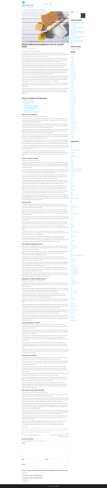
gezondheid (42, 428)
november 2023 (73, 123)
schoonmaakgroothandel (75, 274)
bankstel (72, 162)
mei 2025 (72, 85)
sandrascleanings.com (28, 5)
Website (23, 464)
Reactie (23, 443)
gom (71, 200)
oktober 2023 (73, 125)
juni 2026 (72, 58)
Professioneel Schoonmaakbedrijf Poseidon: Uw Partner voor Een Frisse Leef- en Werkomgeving (77, 24)
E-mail (47, 459)
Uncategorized (26, 426)
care (71, 179)
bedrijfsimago (27, 428)
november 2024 (73, 98)
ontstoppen (73, 244)
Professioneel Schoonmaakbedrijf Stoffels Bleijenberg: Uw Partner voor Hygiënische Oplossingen (78, 33)
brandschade (73, 175)
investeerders (48, 428)
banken (72, 160)
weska (72, 314)
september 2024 (73, 102)
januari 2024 (73, 119)
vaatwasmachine (73, 305)
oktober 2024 (73, 100)
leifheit (72, 227)
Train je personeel (27, 103)
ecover (72, 196)
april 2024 (72, 113)
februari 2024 (73, 117)
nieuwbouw (72, 240)
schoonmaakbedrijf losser (75, 272)
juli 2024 (72, 106)
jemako (72, 217)
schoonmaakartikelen (74, 270)
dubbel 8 (72, 194)
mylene (72, 238)
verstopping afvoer (74, 310)
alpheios (72, 154)
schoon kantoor (73, 265)
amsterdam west (73, 156)
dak (71, 181)
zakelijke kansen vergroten (39, 431)
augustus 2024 (73, 104)
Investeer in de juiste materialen (29, 102)
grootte (45, 428)
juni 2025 (72, 83)
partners (34, 430)
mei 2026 (72, 60)
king (71, 223)
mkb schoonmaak (30, 430)
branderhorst (73, 173)
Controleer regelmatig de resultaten (30, 108)
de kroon (72, 187)
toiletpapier (73, 297)
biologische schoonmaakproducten (76, 171)
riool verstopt (73, 261)
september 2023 (73, 127)
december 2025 (73, 71)
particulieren (73, 249)
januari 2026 (73, 69)
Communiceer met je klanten (28, 110)
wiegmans (72, 316)
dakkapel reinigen (73, 185)
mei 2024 (72, 111)
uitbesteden (53, 430)
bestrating (72, 166)
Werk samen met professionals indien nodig (31, 111)
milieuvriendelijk (73, 236)
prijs (71, 251)
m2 (71, 230)
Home (23, 10)
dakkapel (72, 183)
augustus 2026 (73, 54)
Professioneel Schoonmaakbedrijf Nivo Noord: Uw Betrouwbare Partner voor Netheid (77, 42)
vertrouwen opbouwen (61, 430)
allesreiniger (73, 152)
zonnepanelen (73, 318)
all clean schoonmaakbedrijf (75, 150)
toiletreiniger (73, 299)
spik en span (73, 284)
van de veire (73, 307)
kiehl (71, 221)
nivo (71, 242)
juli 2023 (72, 132)
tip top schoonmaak (74, 291)
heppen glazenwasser (74, 206)
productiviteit (37, 430)
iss (71, 215)
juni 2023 (72, 134)
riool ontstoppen (73, 259)
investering (52, 428)
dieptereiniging (73, 190)
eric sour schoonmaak (74, 198)
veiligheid (56, 430)
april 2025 (72, 87)
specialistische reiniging (74, 282)
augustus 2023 (73, 130)
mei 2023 (72, 136)
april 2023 (72, 138)
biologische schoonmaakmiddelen (76, 169)
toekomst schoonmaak (74, 293)
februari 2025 (73, 92)
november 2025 (73, 73)
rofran (72, 263)
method (72, 234)
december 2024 (73, 96)
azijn (71, 158)
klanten (23, 430)
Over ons (45, 4)
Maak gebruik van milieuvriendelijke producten (31, 107)
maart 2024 (72, 115)
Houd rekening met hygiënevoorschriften (30, 105)
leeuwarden (73, 225)
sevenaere (72, 278)
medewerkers (26, 430)
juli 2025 (72, 81)
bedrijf (24, 428)
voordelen (66, 430)
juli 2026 (72, 56)
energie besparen (32, 428)
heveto (72, 209)
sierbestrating (73, 280)
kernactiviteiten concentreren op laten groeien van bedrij (61, 428)
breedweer (72, 177)
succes (46, 430)
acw (71, 148)
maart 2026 (72, 64)
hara (71, 204)
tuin (71, 301)
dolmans (72, 192)
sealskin (72, 276)
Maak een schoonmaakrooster (29, 100)
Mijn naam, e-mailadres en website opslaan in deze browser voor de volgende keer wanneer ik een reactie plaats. (45, 470)
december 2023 (73, 121)
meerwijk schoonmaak (74, 232)
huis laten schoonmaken (75, 213)
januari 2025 (73, 94)
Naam (23, 459)
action (72, 145)
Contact (50, 4)
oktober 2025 (73, 75)
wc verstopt (73, 312)
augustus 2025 (73, 79)
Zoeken (72, 12)
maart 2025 (72, 90)
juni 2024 (72, 109)
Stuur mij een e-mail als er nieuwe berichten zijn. (33, 477)
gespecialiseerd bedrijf (37, 428)
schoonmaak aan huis (74, 267)
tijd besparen (49, 430)
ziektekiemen (48, 431)
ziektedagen (44, 431)
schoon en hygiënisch (42, 430)
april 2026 (72, 62)
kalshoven (72, 219)
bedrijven (72, 164)
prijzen (72, 253)
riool (71, 257)
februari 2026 (73, 66)
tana (71, 288)
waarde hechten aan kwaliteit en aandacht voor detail (28, 431)
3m (71, 143)
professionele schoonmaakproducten (77, 255)
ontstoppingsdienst (74, 246)
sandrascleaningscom (32, 48)
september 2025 (73, 77)
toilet (71, 295)
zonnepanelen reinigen (74, 320)
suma (71, 286)
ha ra (71, 202)
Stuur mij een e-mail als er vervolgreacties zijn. (32, 475)
